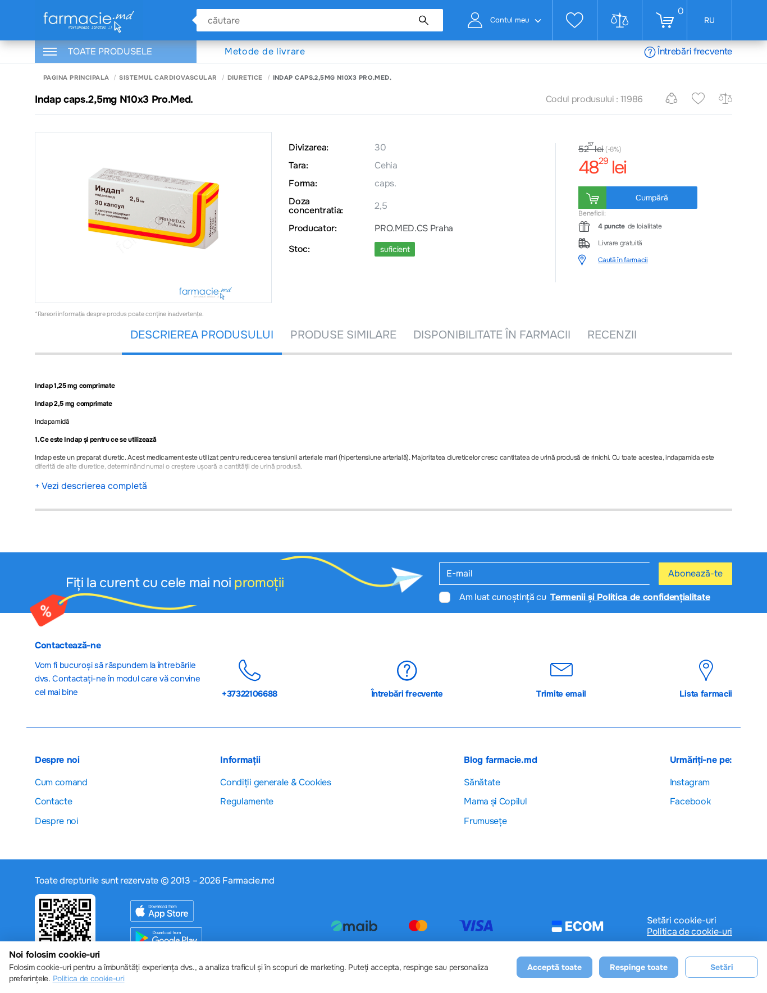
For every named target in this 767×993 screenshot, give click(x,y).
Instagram (690, 782)
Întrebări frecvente (695, 51)
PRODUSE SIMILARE (343, 335)
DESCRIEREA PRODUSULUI (201, 335)
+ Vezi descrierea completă (91, 486)
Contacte (53, 801)
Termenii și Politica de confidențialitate (630, 597)
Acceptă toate (554, 967)
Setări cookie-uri (681, 920)
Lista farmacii (705, 693)
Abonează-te (695, 573)
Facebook (690, 801)
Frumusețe (485, 821)
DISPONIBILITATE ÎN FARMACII (491, 335)
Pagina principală (76, 78)
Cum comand (61, 782)
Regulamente (246, 801)
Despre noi (57, 821)
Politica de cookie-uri (689, 931)
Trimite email (561, 693)
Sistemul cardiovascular (168, 78)
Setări (721, 967)
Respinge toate (639, 967)
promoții (259, 582)
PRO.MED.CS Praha (414, 228)
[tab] (655, 260)
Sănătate (482, 782)
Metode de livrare (265, 51)
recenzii (612, 335)
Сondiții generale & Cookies (275, 782)
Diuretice (245, 78)
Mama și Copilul (495, 801)
